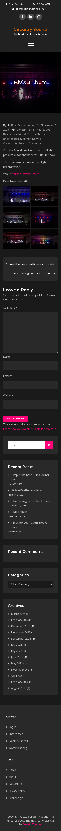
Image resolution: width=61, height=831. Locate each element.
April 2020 (17, 676)
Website (8, 395)
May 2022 (17, 663)
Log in (12, 727)
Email (7, 376)
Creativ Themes (32, 824)
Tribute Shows (36, 134)
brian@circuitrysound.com (30, 9)
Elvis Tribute (36, 129)
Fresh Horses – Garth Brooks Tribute (31, 264)
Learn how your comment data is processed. (30, 429)
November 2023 (21, 632)
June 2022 (17, 657)
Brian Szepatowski (22, 125)
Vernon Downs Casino (25, 174)
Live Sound (19, 134)
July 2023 (16, 645)
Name (8, 356)
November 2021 (21, 669)
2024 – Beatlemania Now (27, 490)
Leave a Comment (30, 143)
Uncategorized (12, 139)
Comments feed (18, 741)
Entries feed (16, 734)
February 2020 (20, 682)
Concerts (22, 129)
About (12, 777)
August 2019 (18, 688)
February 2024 (20, 620)
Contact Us (15, 784)
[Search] (49, 445)
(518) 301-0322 (43, 4)
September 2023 (21, 638)
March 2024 (18, 614)
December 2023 (20, 626)
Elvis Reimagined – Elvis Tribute (33, 273)
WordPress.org (18, 748)
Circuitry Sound (30, 29)
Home (12, 770)
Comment (10, 307)
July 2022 (16, 651)
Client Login (16, 798)
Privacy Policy (17, 791)
